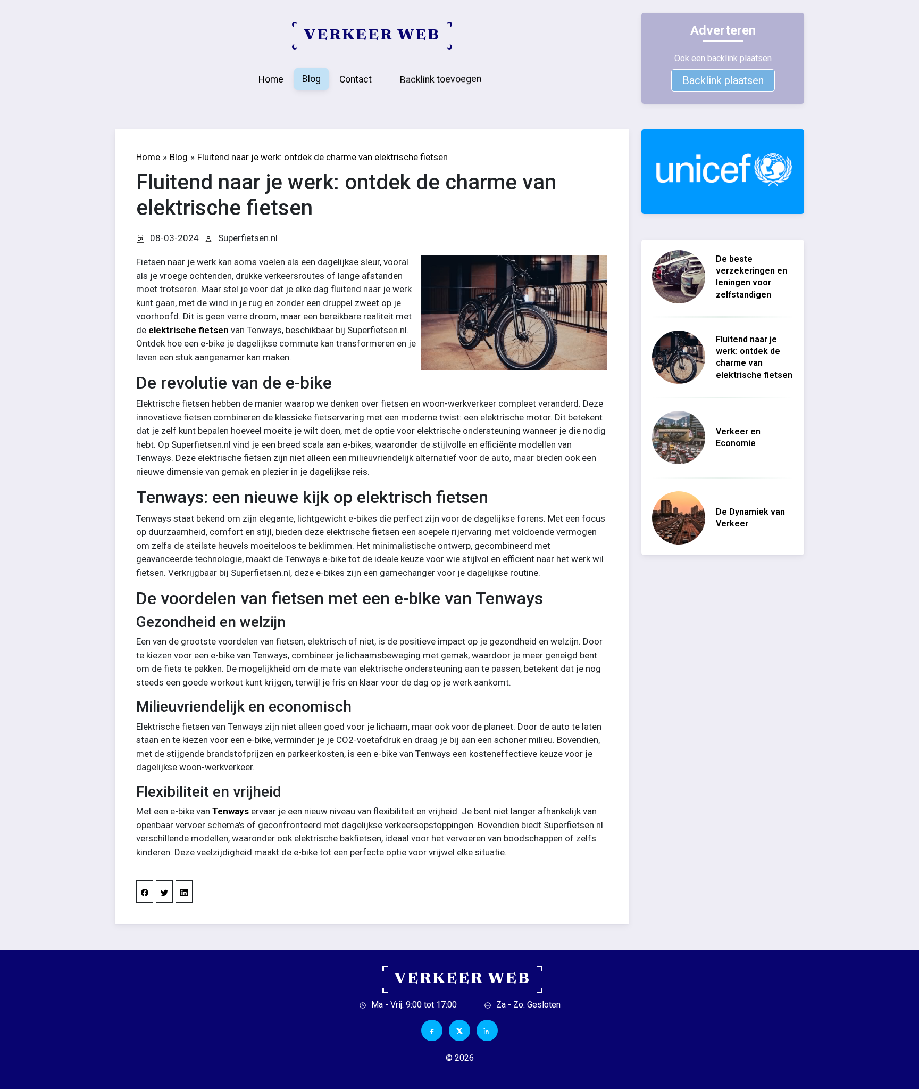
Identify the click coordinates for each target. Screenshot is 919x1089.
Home (270, 79)
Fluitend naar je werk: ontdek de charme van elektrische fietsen (322, 157)
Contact (355, 79)
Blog (311, 78)
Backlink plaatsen (723, 80)
